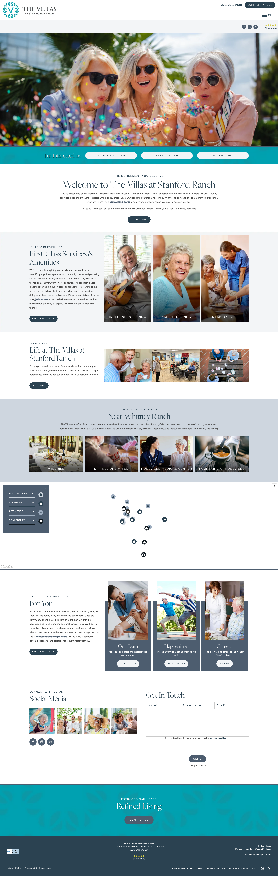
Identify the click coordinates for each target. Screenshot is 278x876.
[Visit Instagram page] (255, 27)
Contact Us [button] (139, 819)
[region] (139, 525)
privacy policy (218, 738)
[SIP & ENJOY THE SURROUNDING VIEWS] (56, 467)
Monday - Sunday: (244, 849)
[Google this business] (250, 27)
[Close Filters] (45, 489)
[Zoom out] (274, 490)
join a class (41, 299)
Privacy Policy (14, 868)
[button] (260, 5)
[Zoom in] (274, 486)
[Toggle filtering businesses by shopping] (40, 503)
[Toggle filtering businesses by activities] (40, 512)
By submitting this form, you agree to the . (197, 738)
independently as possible (51, 637)
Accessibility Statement (38, 868)
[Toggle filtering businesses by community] (40, 521)
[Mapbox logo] (7, 566)
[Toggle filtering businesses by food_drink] (40, 494)
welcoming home (120, 202)
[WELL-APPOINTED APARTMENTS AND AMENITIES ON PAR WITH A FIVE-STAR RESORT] (127, 312)
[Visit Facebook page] (244, 27)
